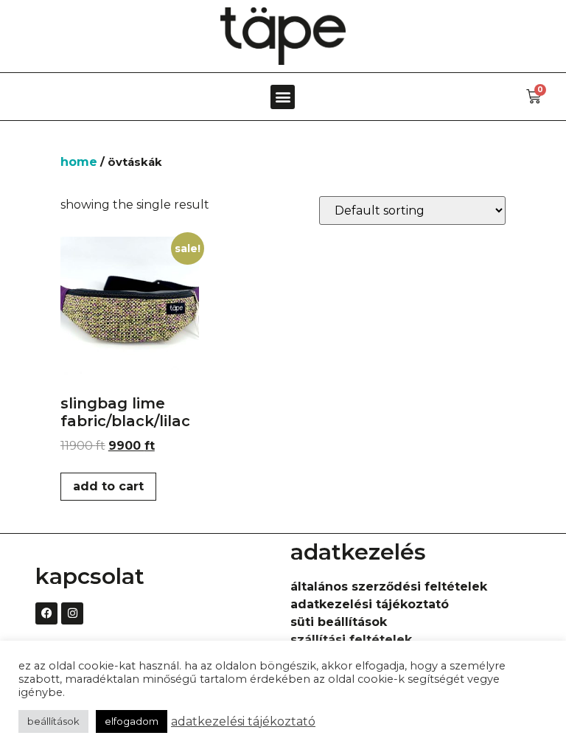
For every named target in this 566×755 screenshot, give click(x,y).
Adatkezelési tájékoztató (243, 721)
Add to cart (108, 486)
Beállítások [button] (53, 721)
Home (78, 162)
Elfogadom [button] (131, 721)
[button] (282, 97)
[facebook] (46, 613)
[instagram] (72, 613)
